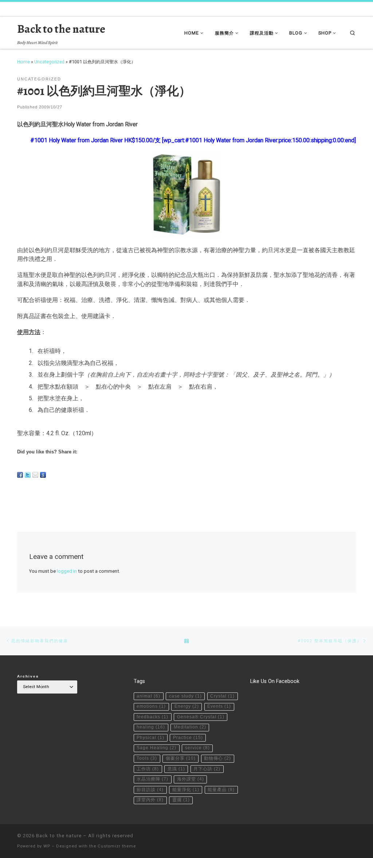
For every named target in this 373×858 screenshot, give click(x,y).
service (197, 747)
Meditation (190, 727)
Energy (186, 706)
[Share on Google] (43, 475)
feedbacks (152, 716)
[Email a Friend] (35, 475)
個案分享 (181, 758)
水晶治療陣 (152, 779)
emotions (151, 706)
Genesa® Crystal (200, 716)
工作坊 (148, 768)
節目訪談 (150, 789)
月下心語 (206, 768)
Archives (28, 676)
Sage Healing (156, 747)
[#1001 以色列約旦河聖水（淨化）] (186, 195)
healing (151, 727)
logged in (67, 571)
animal (148, 696)
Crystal (222, 696)
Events (219, 706)
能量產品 (221, 789)
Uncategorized (49, 61)
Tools (147, 758)
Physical (150, 737)
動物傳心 (217, 758)
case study (185, 696)
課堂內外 (150, 799)
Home (23, 61)
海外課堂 (190, 779)
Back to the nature (59, 835)
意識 (176, 768)
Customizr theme (117, 846)
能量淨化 (185, 789)
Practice (188, 737)
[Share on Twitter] (28, 475)
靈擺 (181, 799)
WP (46, 846)
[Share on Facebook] (20, 475)
